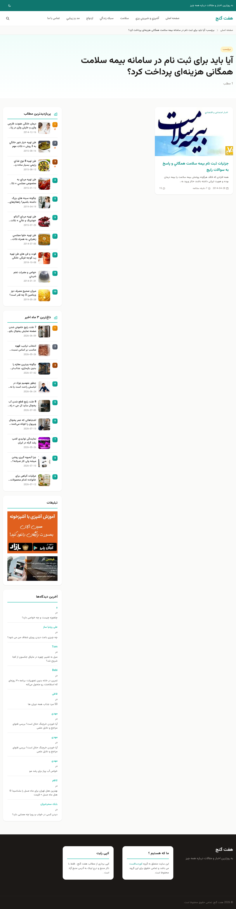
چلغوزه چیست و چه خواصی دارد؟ (40, 618)
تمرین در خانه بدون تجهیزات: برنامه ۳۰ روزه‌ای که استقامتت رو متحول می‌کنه (33, 683)
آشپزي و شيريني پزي (147, 18)
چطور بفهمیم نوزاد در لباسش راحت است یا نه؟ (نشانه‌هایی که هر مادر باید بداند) (22, 385)
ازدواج (89, 18)
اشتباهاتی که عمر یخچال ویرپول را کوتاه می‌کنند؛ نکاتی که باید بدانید (22, 422)
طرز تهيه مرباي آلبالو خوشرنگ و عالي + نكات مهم (23, 219)
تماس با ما (53, 18)
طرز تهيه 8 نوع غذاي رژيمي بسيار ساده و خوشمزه (25, 163)
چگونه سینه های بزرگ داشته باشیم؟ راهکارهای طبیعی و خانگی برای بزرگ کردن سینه (22, 200)
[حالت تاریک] (7, 5)
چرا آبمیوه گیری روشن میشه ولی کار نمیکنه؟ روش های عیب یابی (24, 459)
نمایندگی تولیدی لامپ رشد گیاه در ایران (24, 441)
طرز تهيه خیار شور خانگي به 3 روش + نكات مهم (22, 144)
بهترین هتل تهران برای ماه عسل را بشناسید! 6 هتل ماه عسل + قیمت (34, 793)
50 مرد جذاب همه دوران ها (43, 704)
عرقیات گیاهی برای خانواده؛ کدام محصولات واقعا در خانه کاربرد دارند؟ (22, 478)
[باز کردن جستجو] (7, 18)
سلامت (124, 18)
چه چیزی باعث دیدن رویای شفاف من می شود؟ (32, 638)
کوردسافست (135, 864)
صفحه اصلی (172, 18)
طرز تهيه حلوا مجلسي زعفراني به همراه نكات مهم (24, 237)
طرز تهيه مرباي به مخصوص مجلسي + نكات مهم (22, 182)
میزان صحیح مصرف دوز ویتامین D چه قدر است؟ (22, 293)
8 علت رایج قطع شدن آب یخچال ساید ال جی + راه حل (22, 404)
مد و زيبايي (73, 18)
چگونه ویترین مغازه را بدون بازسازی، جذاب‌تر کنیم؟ (24, 366)
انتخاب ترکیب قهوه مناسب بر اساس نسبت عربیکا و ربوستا (23, 348)
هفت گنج (224, 849)
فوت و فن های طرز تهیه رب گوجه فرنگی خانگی (23, 256)
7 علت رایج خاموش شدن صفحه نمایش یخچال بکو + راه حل (22, 329)
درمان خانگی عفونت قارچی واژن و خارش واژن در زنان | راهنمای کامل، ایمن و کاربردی (22, 126)
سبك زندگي (107, 18)
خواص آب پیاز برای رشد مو (43, 771)
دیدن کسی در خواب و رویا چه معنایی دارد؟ (35, 815)
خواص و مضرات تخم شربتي (24, 274)
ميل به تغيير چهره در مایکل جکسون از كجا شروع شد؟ (35, 659)
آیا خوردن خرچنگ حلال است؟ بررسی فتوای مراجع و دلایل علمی (35, 726)
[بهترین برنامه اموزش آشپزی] (32, 532)
